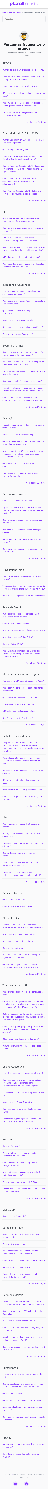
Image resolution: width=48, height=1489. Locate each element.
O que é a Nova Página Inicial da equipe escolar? (23, 596)
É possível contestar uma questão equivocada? (22, 1073)
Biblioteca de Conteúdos (16, 736)
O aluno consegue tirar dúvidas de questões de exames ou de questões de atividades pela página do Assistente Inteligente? (24, 1017)
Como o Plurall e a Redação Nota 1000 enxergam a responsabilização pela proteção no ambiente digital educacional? (23, 169)
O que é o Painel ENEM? (12, 644)
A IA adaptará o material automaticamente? (21, 257)
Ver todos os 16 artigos (36, 200)
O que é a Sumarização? (12, 1394)
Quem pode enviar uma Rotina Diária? (18, 934)
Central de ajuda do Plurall (11, 12)
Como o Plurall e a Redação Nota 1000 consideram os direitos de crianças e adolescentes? (19, 181)
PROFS (6, 63)
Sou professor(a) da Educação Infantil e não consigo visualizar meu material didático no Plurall (21, 761)
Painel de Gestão (12, 607)
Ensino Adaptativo (13, 1066)
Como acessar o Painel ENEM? (15, 623)
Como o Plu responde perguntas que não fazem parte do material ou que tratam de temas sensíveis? (22, 1029)
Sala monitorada (12, 893)
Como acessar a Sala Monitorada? (17, 906)
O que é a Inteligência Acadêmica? (17, 334)
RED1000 (7, 1139)
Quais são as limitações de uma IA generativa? (22, 697)
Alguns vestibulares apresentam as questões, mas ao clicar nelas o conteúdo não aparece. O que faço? (22, 510)
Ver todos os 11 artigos (36, 882)
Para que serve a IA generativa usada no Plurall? (23, 681)
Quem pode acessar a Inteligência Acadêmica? (22, 327)
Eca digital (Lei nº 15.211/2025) (20, 133)
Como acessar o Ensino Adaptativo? (17, 1102)
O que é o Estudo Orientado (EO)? (16, 1267)
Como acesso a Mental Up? (14, 1216)
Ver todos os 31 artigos (36, 273)
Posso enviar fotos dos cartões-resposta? (20, 435)
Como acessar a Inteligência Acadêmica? (20, 320)
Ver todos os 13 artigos (36, 1128)
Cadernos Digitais (12, 1294)
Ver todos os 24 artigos (36, 663)
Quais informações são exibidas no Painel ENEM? (23, 630)
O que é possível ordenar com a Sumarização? (22, 1400)
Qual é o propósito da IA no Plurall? (17, 718)
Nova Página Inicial (13, 569)
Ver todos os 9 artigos (36, 1356)
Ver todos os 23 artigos (36, 725)
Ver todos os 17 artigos (36, 974)
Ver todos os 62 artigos (36, 483)
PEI (4, 211)
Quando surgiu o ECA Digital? (15, 149)
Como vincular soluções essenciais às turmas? (22, 381)
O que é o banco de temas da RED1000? (19, 1182)
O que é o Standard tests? (13, 1244)
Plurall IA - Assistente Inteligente (21, 674)
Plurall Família (11, 918)
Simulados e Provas (14, 494)
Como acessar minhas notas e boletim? (19, 501)
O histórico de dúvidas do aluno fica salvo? (20, 1039)
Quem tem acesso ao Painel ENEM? (17, 637)
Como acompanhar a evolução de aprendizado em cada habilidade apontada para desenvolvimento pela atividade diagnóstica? (22, 1083)
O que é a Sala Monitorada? (14, 900)
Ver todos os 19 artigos (36, 1198)
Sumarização (10, 1367)
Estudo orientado (12, 1227)
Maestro (7, 817)
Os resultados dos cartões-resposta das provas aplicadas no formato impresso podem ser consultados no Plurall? (22, 454)
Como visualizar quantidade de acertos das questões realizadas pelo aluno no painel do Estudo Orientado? (21, 654)
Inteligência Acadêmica (16, 284)
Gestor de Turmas (12, 345)
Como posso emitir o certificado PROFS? (20, 86)
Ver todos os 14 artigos (36, 558)
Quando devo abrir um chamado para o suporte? (23, 70)
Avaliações (8, 418)
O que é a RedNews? (11, 1146)
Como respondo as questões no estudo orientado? (24, 1260)
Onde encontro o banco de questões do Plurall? (22, 790)
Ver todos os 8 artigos (36, 122)
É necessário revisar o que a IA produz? (19, 704)
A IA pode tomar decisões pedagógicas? (19, 711)
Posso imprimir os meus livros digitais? (19, 1321)
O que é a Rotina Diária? (12, 948)
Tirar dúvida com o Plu (15, 985)
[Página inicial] (24, 5)
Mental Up (8, 1209)
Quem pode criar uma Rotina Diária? (18, 941)
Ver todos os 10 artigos (36, 407)
